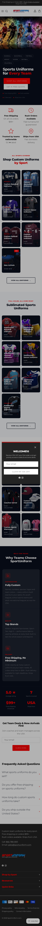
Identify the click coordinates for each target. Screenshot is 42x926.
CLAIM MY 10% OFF (21, 472)
